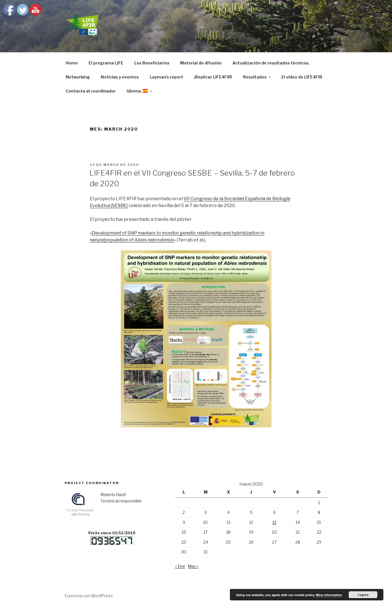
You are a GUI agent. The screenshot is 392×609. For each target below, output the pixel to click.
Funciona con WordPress (89, 595)
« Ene (180, 566)
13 (274, 522)
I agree (363, 594)
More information (329, 595)
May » (193, 566)
